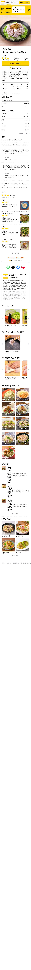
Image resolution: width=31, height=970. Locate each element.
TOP (3, 563)
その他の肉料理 (15, 563)
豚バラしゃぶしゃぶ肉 (7, 100)
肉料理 (7, 563)
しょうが (4, 113)
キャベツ (4, 103)
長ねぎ (3, 116)
